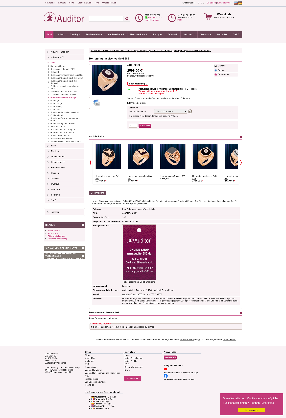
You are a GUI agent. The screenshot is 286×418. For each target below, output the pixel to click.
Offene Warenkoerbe (133, 367)
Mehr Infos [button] (268, 402)
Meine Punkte (130, 361)
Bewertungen (223, 74)
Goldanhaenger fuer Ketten (62, 123)
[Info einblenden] (189, 111)
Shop (176, 50)
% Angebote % (57, 57)
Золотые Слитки (58, 66)
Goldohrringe (56, 103)
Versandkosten (54, 231)
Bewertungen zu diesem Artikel (104, 312)
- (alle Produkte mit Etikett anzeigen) (138, 282)
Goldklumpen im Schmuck (62, 132)
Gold (49, 34)
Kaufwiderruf (132, 378)
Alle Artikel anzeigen (60, 52)
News (71, 3)
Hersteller (89, 385)
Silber (60, 34)
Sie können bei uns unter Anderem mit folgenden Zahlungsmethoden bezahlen (64, 249)
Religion (157, 34)
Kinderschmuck (116, 34)
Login (127, 355)
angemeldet (107, 327)
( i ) (195, 3)
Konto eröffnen (224, 3)
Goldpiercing (56, 106)
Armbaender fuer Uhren (61, 138)
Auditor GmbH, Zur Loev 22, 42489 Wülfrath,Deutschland (147, 290)
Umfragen (89, 361)
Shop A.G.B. (53, 233)
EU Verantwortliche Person (105, 290)
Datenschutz (90, 367)
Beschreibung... (138, 83)
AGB (87, 376)
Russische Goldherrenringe (63, 97)
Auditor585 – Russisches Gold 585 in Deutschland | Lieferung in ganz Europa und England (131, 50)
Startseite (50, 3)
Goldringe (54, 100)
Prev (90, 162)
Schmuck (173, 34)
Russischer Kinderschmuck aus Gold (67, 75)
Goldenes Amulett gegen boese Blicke (64, 87)
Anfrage (221, 70)
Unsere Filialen (109, 3)
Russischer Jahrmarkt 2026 (62, 69)
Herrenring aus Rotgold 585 (172, 176)
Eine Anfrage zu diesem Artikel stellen (139, 209)
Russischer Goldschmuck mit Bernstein (63, 82)
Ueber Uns (90, 358)
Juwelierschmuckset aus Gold (63, 91)
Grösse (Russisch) (137, 111)
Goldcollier (55, 109)
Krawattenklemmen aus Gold (63, 94)
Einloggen (211, 3)
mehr (179, 20)
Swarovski (189, 34)
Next (241, 162)
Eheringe (75, 34)
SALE (236, 34)
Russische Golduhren (60, 135)
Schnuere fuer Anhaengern (62, 129)
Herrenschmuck (138, 34)
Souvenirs (221, 34)
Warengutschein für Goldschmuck (65, 141)
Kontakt (62, 3)
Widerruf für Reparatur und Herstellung (102, 373)
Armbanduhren (94, 34)
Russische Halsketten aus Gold (64, 112)
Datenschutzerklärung (57, 239)
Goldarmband (56, 115)
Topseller (55, 212)
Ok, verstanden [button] (251, 410)
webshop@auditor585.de (133, 294)
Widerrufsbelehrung (56, 236)
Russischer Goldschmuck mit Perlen (66, 78)
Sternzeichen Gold (58, 126)
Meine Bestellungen (133, 358)
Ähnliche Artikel (96, 136)
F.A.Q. (127, 364)
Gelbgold (54, 72)
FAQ (97, 3)
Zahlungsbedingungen (95, 382)
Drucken (221, 66)
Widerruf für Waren (93, 370)
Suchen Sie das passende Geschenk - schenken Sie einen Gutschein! (158, 98)
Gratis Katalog (84, 3)
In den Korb (145, 125)
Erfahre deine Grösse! (137, 103)
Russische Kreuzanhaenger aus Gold (64, 119)
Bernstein (205, 34)
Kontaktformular (152, 20)
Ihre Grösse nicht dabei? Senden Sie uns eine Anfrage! (153, 116)
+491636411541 (155, 17)
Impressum (57, 372)
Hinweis (50, 225)
